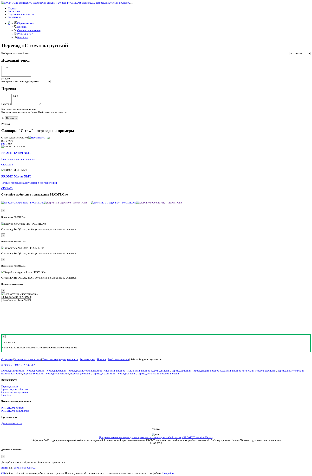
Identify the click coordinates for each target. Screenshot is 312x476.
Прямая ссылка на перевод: (16, 296)
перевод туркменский (57, 373)
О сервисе (7, 359)
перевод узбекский (80, 373)
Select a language (139, 359)
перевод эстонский (148, 373)
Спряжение (21, 14)
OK (3, 473)
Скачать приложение (28, 30)
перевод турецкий (33, 373)
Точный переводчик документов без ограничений (29, 182)
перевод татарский (11, 373)
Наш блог (6, 395)
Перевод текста (9, 386)
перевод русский (35, 370)
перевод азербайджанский (155, 370)
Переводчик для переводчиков (18, 159)
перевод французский (80, 370)
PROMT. (98, 2)
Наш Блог (22, 37)
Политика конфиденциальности (60, 359)
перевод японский (170, 373)
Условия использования (27, 359)
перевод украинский (104, 373)
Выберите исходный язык (15, 53)
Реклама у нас (25, 34)
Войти (4, 467)
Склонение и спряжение (14, 392)
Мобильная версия (118, 359)
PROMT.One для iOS (12, 407)
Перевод (12, 8)
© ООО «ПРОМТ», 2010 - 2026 (18, 365)
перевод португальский (291, 370)
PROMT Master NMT (16, 176)
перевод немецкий (56, 370)
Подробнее (168, 473)
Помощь (21, 26)
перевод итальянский (128, 370)
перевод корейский (265, 370)
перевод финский (126, 373)
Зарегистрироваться (25, 467)
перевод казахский (220, 370)
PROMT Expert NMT (16, 152)
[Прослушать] (36, 137)
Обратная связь (25, 23)
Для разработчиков (11, 423)
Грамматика (14, 17)
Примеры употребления (14, 389)
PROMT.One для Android (15, 410)
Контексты (14, 11)
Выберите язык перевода (15, 81)
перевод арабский (181, 370)
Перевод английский (13, 370)
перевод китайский (243, 370)
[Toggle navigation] (131, 3)
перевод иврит (201, 370)
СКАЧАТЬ (7, 164)
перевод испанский (104, 370)
